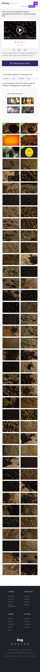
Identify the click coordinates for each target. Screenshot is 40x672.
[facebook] (12, 644)
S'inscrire (31, 6)
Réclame (27, 599)
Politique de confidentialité (27, 656)
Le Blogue (27, 624)
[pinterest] (18, 644)
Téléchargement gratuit (21, 63)
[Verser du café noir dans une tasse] (29, 128)
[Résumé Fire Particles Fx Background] (11, 140)
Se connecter (24, 6)
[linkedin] (28, 644)
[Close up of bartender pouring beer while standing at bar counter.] (13, 101)
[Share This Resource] (22, 45)
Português (11, 624)
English (10, 618)
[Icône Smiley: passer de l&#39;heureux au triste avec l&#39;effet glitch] (29, 152)
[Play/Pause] (5, 38)
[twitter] (15, 644)
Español (10, 621)
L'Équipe (27, 621)
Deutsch (10, 627)
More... (10, 630)
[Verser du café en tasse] (11, 152)
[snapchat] (25, 644)
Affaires (26, 596)
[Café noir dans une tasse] (11, 128)
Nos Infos (27, 618)
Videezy (10, 602)
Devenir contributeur (12, 605)
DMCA (26, 604)
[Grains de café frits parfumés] (29, 140)
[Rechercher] (35, 3)
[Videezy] (5, 3)
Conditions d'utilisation (10, 656)
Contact (26, 627)
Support (27, 602)
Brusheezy (11, 596)
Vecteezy (11, 599)
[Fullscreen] (35, 38)
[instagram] (21, 644)
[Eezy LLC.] (20, 640)
